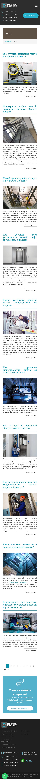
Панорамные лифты (8, 744)
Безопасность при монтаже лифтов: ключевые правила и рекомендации (20, 604)
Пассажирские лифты (9, 731)
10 (5, 669)
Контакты (24, 734)
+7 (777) (10, 17)
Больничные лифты (8, 737)
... (20, 666)
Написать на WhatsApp (20, 708)
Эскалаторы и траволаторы (6, 740)
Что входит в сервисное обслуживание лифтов (20, 426)
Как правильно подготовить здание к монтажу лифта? (20, 545)
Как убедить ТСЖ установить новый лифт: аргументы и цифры (20, 237)
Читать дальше (31, 97)
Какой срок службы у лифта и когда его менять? (20, 179)
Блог (23, 737)
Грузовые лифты (7, 734)
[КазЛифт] (9, 5)
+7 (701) (9, 20)
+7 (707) (10, 14)
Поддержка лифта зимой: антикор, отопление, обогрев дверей (20, 109)
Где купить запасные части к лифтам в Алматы (20, 55)
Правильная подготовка (18, 582)
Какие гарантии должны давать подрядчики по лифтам (20, 302)
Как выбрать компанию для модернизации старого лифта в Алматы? (20, 484)
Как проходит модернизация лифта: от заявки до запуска (20, 370)
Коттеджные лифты (8, 747)
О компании (25, 731)
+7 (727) (9, 11)
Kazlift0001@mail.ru (11, 752)
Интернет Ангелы (26, 776)
